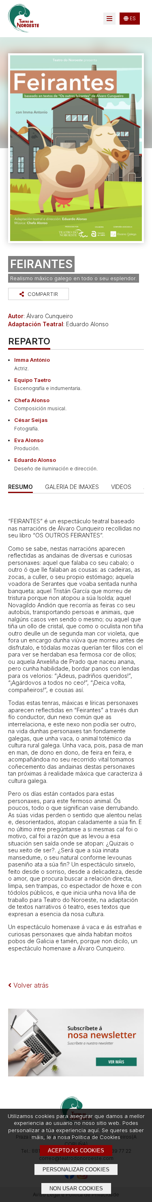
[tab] (72, 486)
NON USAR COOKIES (76, 1188)
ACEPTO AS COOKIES (76, 1150)
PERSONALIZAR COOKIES (76, 1169)
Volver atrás (30, 985)
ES (132, 18)
